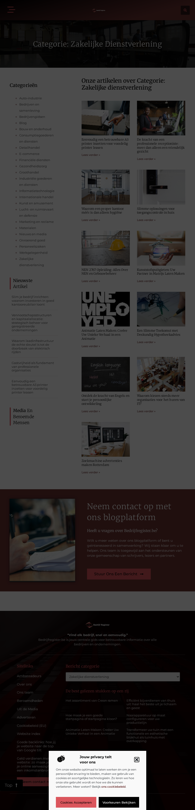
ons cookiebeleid (113, 786)
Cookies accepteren (76, 802)
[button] (136, 759)
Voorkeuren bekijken (119, 802)
